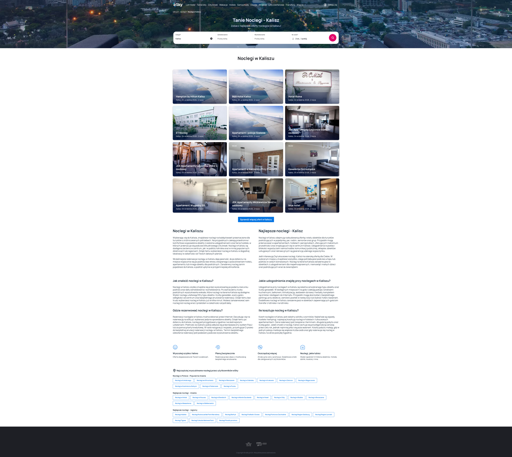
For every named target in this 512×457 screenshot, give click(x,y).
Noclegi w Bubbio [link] (296, 397)
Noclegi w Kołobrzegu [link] (183, 380)
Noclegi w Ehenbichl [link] (218, 397)
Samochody (243, 4)
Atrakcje (263, 4)
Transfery (290, 4)
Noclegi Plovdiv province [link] (228, 420)
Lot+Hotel (190, 4)
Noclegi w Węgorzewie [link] (306, 380)
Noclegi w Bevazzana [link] (316, 397)
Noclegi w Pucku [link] (230, 386)
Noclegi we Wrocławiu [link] (205, 380)
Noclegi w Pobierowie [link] (210, 386)
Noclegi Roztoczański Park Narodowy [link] (205, 414)
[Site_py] (320, 434)
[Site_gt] (304, 434)
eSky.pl (175, 12)
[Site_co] (264, 434)
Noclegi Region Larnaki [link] (323, 414)
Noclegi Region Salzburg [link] (301, 414)
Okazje (253, 4)
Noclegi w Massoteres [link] (183, 403)
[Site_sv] (288, 434)
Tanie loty (201, 4)
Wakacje (223, 4)
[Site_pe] (216, 434)
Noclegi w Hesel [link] (263, 397)
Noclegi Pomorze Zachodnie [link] (275, 414)
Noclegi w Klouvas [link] (199, 397)
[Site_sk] (248, 434)
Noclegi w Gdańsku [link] (247, 380)
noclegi (183, 12)
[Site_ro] (200, 434)
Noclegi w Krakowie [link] (266, 380)
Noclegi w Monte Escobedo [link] (241, 397)
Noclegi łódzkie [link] (180, 414)
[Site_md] (240, 434)
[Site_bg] (208, 434)
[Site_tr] (224, 434)
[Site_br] (192, 434)
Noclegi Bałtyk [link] (230, 414)
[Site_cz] (232, 434)
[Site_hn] (312, 434)
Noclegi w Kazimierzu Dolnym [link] (186, 386)
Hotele (232, 4)
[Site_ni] (296, 434)
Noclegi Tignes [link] (180, 420)
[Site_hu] (256, 434)
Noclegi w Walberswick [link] (205, 403)
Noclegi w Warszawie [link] (226, 380)
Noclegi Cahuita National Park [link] (202, 420)
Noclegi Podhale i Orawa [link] (250, 414)
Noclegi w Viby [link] (279, 397)
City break (213, 4)
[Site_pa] (280, 434)
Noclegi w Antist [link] (181, 397)
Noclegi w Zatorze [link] (286, 380)
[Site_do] (272, 434)
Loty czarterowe (276, 4)
